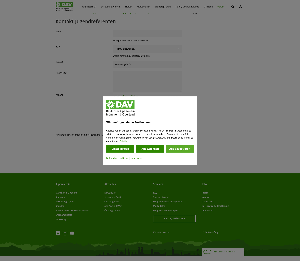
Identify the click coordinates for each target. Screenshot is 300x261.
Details (123, 141)
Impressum (136, 158)
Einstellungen (120, 149)
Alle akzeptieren (179, 149)
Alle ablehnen (150, 149)
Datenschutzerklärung (117, 158)
